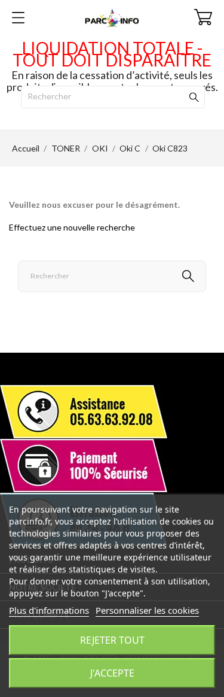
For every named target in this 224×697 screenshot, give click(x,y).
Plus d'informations (49, 610)
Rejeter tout (112, 640)
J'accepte (112, 673)
